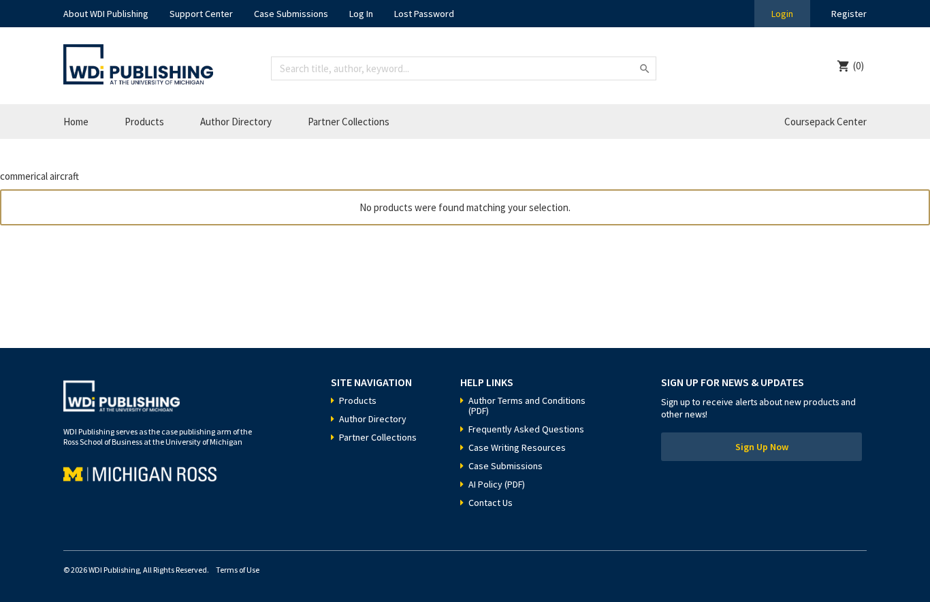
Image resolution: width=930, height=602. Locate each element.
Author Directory (236, 121)
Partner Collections (348, 121)
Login (782, 13)
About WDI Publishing (105, 13)
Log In (361, 13)
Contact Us (490, 502)
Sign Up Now (761, 447)
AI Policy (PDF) (496, 484)
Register (849, 13)
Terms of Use (237, 570)
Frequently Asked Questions (526, 429)
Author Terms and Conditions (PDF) (527, 405)
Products (144, 121)
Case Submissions (291, 13)
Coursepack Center (825, 121)
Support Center (201, 13)
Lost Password (424, 13)
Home (76, 121)
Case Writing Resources (517, 447)
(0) (858, 65)
